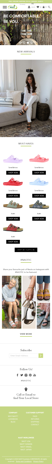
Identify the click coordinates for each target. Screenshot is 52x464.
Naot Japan (26, 450)
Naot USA (26, 441)
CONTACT (35, 425)
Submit (41, 355)
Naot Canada (26, 444)
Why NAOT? (13, 416)
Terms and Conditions (24, 461)
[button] (20, 42)
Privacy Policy (38, 461)
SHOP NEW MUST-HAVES (26, 250)
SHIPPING (35, 422)
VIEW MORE (26, 334)
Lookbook (13, 419)
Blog (13, 422)
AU (32, 4)
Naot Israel (26, 447)
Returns (35, 419)
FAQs (35, 416)
